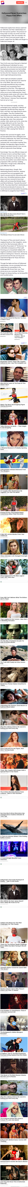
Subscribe (20, 2)
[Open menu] (26, 2)
